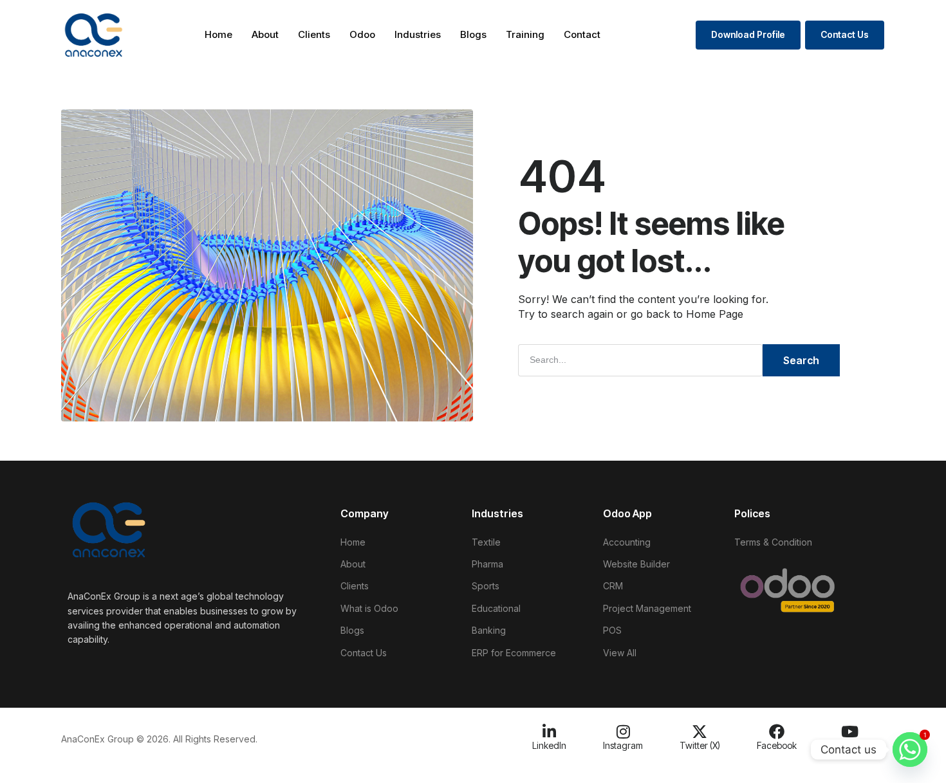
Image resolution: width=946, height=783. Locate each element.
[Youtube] (850, 731)
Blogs (473, 34)
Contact (582, 34)
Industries (417, 34)
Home (218, 34)
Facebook (777, 745)
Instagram (623, 745)
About (265, 34)
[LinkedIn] (549, 731)
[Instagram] (623, 731)
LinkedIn (549, 745)
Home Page (714, 314)
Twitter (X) (700, 745)
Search (801, 360)
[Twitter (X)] (699, 731)
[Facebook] (776, 731)
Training (525, 34)
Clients (314, 34)
